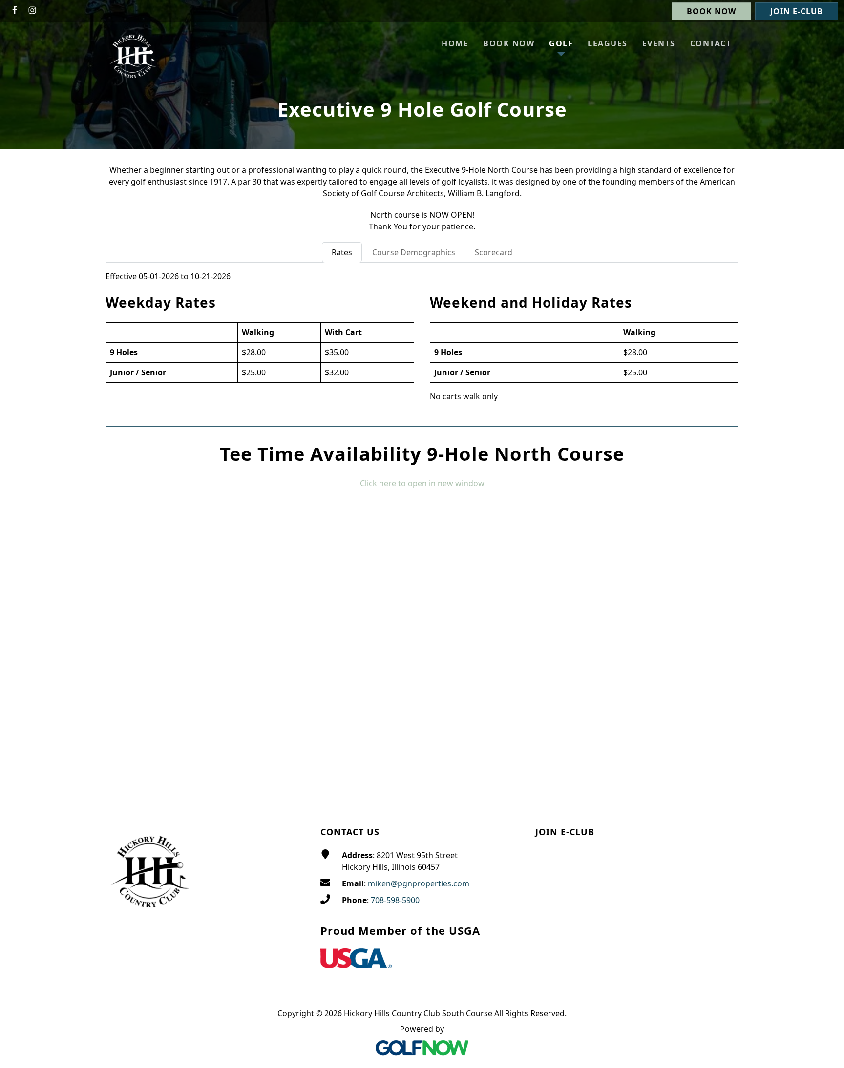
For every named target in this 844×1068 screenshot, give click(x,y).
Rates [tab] (342, 252)
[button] (561, 43)
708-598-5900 (395, 900)
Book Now (711, 11)
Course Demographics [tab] (413, 252)
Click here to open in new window (422, 483)
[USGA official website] (356, 960)
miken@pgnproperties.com (418, 883)
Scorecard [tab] (493, 252)
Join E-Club (796, 11)
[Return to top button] (825, 786)
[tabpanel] (422, 341)
